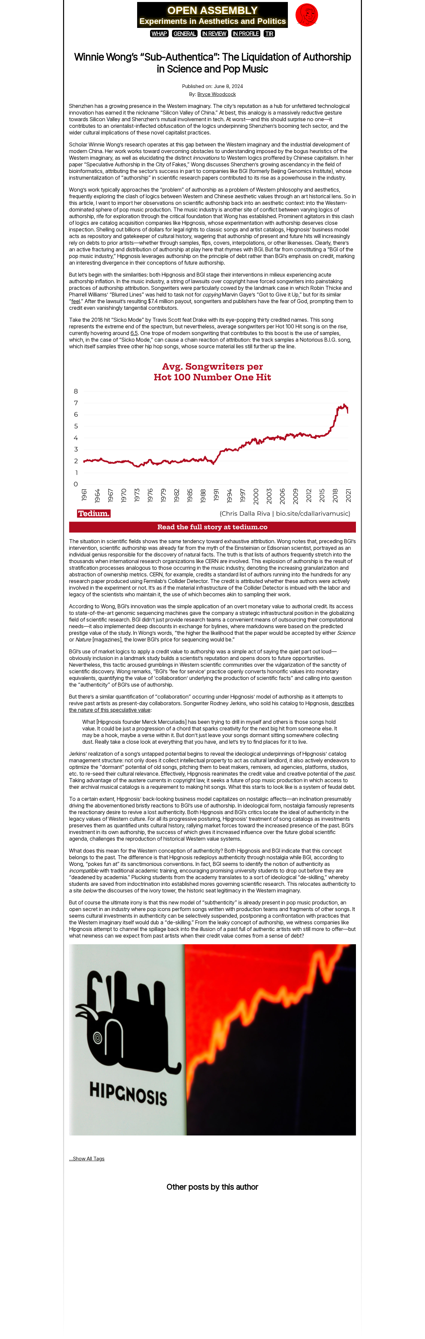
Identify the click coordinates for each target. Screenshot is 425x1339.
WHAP (159, 33)
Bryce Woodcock (217, 94)
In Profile (246, 33)
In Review (214, 33)
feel (75, 301)
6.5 (134, 333)
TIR (269, 33)
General (185, 33)
